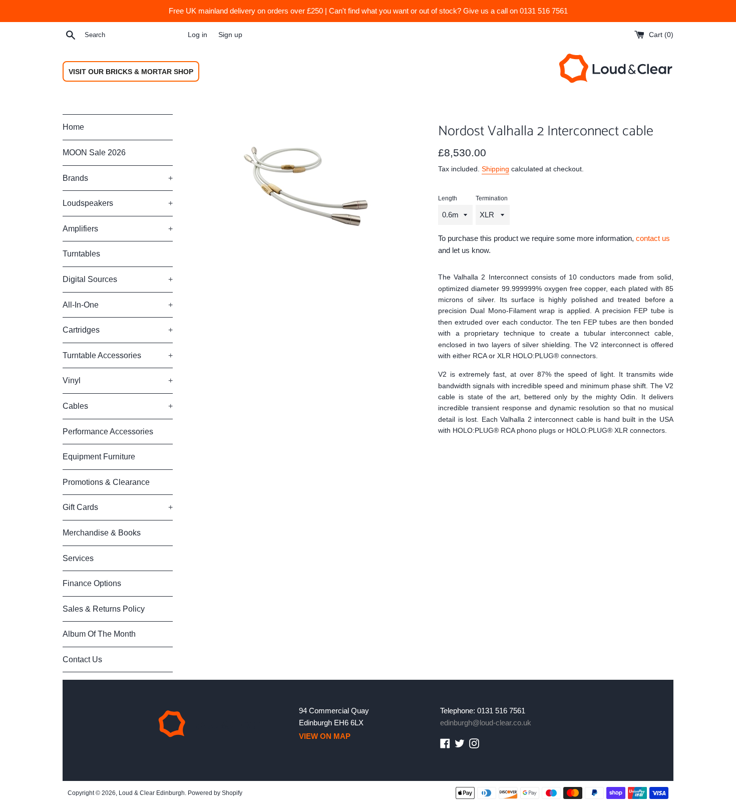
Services (78, 558)
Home (73, 127)
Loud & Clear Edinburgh (152, 792)
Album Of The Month (99, 634)
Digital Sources (118, 279)
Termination (492, 198)
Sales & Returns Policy (104, 609)
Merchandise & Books (102, 532)
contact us (653, 238)
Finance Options (92, 583)
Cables (118, 406)
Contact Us (82, 659)
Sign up (230, 35)
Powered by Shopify (215, 792)
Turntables (81, 253)
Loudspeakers (118, 203)
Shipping (495, 169)
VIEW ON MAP (324, 736)
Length (447, 198)
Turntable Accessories (118, 355)
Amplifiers (118, 228)
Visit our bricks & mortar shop (131, 72)
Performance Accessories (108, 431)
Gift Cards (118, 507)
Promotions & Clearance (106, 482)
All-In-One (118, 305)
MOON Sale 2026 (94, 152)
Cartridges (118, 330)
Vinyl (118, 380)
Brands (118, 178)
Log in (197, 35)
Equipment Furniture (99, 456)
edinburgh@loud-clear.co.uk (485, 722)
